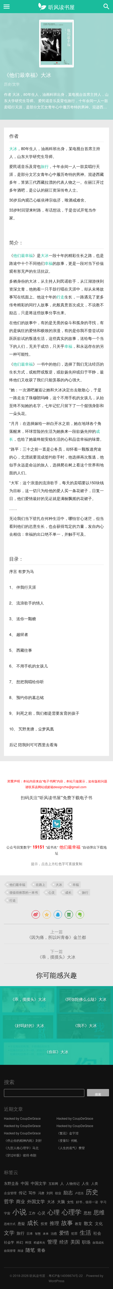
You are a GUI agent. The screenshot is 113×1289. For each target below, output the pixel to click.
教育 (78, 1223)
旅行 (45, 166)
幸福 (49, 263)
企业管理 (10, 1193)
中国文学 (39, 1183)
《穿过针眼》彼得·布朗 (20, 1155)
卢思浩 (79, 1193)
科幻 (19, 1242)
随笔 (30, 1249)
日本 (30, 1233)
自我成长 (98, 1242)
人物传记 (73, 1183)
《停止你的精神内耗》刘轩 (23, 1140)
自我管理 (10, 1251)
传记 (23, 1192)
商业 (20, 1201)
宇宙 (7, 1213)
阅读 (20, 1251)
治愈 (54, 1233)
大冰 (13, 148)
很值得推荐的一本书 (23, 892)
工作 (32, 1213)
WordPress (56, 1281)
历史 (92, 1191)
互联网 (53, 1183)
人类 (94, 1183)
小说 (19, 1211)
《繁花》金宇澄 (67, 1133)
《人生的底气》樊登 (70, 1147)
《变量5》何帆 (66, 1140)
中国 (25, 1183)
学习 (103, 1201)
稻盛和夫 (39, 1242)
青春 (41, 1250)
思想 (87, 1213)
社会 (97, 1233)
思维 (99, 1212)
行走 (60, 296)
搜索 (9, 1082)
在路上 (40, 884)
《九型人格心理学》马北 (21, 1147)
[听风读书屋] (56, 6)
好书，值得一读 (87, 1201)
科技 (28, 1242)
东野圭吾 (11, 1183)
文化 (99, 1223)
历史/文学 (12, 84)
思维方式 (10, 1224)
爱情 (64, 1232)
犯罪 (74, 1233)
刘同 (50, 1193)
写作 (32, 1192)
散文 (88, 1223)
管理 (52, 1241)
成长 (68, 892)
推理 (54, 1222)
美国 (75, 1241)
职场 (86, 1242)
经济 (63, 1242)
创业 (58, 1193)
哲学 (9, 1201)
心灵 (51, 892)
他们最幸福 (23, 255)
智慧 (38, 1233)
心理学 (71, 1211)
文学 (9, 1232)
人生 (85, 1183)
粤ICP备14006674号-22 (66, 1275)
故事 (67, 1222)
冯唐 (41, 1193)
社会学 (9, 1242)
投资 (44, 1223)
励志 (68, 1192)
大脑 (61, 1201)
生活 (85, 1232)
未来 (46, 1233)
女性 (70, 1201)
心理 (54, 1211)
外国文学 (36, 1201)
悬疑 (21, 1223)
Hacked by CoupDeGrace (22, 1118)
